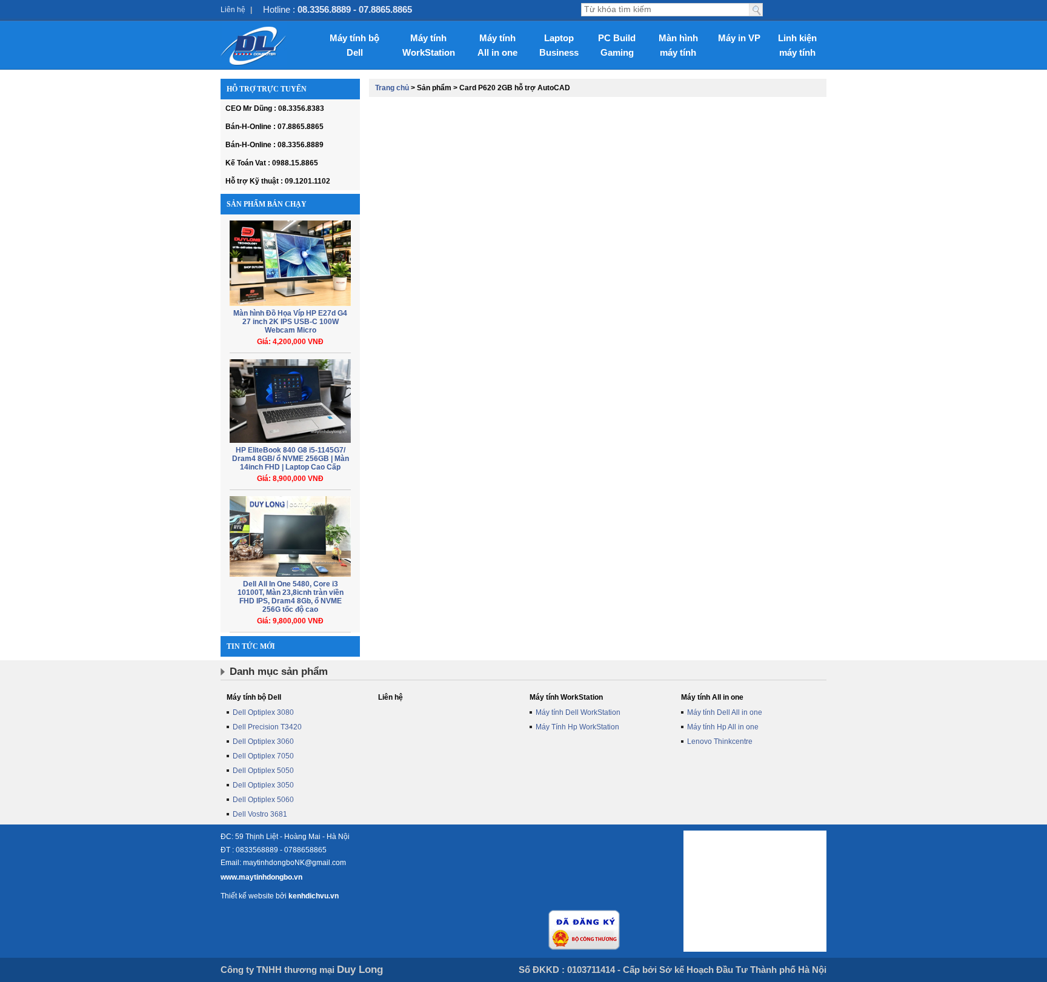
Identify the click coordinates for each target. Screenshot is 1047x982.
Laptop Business (559, 45)
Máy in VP (739, 38)
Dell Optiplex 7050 (263, 756)
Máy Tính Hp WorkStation (577, 727)
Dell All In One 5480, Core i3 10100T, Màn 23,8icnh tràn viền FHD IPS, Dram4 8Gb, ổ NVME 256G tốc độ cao (291, 597)
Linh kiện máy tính (797, 45)
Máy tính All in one (497, 45)
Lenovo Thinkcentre (720, 741)
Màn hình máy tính (678, 45)
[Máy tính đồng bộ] (254, 45)
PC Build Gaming (617, 45)
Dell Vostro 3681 (260, 814)
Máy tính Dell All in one (724, 712)
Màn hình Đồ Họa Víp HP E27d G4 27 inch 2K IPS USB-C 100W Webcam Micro (290, 321)
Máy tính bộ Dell (354, 45)
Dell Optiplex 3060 (263, 741)
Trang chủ (392, 88)
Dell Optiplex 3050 (263, 785)
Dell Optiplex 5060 (263, 799)
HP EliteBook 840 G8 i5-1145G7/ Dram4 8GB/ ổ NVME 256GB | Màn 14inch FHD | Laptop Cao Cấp (290, 458)
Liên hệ (233, 9)
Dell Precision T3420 (267, 727)
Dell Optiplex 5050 (263, 770)
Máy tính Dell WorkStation (578, 712)
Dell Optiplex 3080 (263, 712)
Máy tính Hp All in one (723, 727)
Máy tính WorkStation (428, 45)
